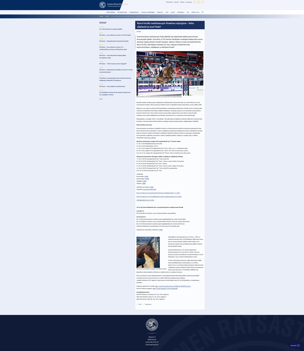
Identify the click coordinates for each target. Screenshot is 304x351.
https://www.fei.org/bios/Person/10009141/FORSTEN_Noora (173, 286)
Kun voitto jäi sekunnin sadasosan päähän (110, 29)
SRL (188, 12)
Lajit (167, 12)
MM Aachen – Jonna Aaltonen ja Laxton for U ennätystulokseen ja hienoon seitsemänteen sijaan (113, 48)
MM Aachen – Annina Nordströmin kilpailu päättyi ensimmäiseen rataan (112, 57)
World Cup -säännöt (150, 138)
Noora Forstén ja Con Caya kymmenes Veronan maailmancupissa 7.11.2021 (158, 193)
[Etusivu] (102, 5)
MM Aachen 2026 (122, 12)
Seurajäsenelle (134, 12)
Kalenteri (176, 2)
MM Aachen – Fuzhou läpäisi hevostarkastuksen (112, 86)
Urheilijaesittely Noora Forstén (145, 200)
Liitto (140, 304)
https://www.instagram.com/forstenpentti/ (165, 288)
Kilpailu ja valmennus (148, 12)
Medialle (182, 2)
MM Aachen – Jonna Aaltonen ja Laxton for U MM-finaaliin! (115, 35)
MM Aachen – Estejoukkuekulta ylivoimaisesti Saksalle (113, 41)
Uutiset (107, 16)
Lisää (100, 99)
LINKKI (146, 176)
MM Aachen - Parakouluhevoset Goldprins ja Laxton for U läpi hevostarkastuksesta (115, 71)
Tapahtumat (148, 304)
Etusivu (101, 16)
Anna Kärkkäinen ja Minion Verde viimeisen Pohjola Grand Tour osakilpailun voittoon (114, 94)
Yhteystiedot (169, 2)
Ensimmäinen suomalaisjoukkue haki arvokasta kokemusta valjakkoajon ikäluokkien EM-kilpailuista (115, 79)
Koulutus (160, 12)
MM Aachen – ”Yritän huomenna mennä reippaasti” (113, 64)
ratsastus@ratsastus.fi (152, 345)
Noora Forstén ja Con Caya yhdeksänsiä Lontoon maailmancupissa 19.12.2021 (159, 196)
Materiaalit (180, 12)
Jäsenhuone (189, 2)
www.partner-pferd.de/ (149, 189)
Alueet (173, 12)
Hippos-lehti (195, 12)
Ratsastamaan (110, 12)
